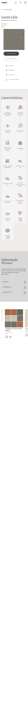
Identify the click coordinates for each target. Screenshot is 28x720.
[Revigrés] (4, 3)
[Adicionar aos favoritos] (6, 337)
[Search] (16, 2)
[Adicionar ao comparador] (10, 337)
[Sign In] (20, 2)
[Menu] (25, 2)
